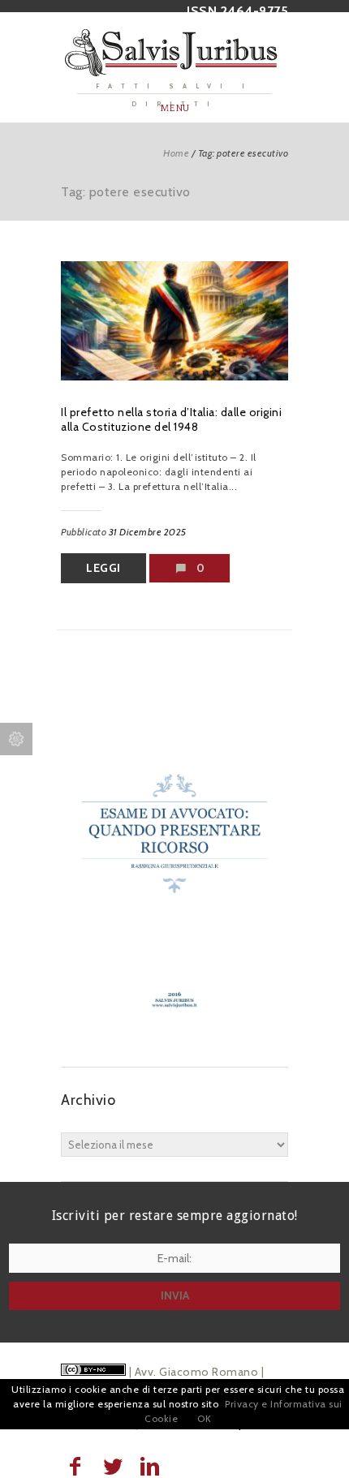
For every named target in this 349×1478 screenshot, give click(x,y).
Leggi (103, 568)
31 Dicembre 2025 (148, 532)
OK (204, 1418)
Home (176, 153)
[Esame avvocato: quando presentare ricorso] (174, 1034)
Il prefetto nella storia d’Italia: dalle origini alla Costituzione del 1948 (171, 419)
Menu (175, 108)
